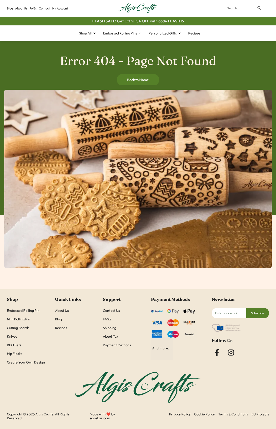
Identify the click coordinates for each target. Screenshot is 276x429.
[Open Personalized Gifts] (179, 33)
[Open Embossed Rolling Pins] (140, 33)
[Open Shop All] (94, 33)
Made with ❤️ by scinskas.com (102, 416)
